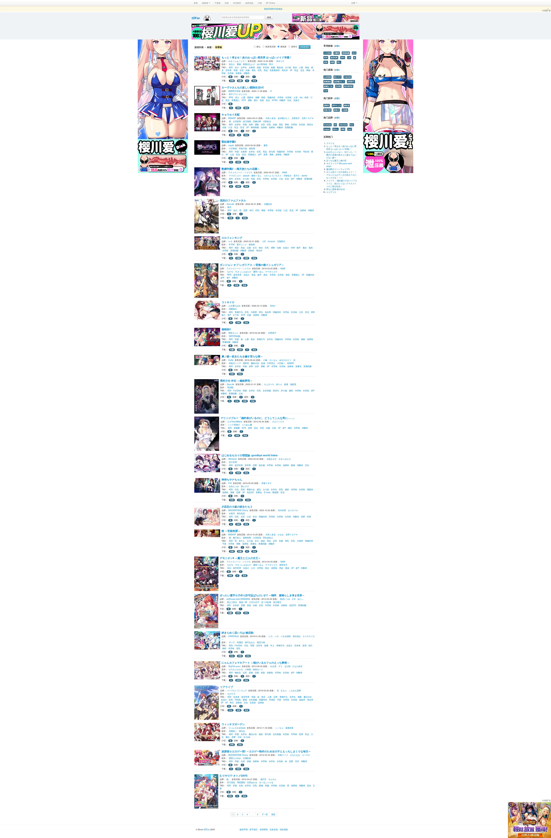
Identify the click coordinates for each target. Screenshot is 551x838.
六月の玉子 (254, 602)
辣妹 (307, 67)
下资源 (217, 2)
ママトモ (330, 143)
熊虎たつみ (285, 598)
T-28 (325, 91)
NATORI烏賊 (234, 336)
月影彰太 (267, 121)
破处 (261, 734)
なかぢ (230, 271)
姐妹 (263, 540)
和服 (267, 785)
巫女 (309, 785)
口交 (230, 127)
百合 (256, 427)
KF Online (270, 2)
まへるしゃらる (266, 782)
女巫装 (253, 702)
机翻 (240, 81)
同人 (237, 97)
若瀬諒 (240, 642)
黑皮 (266, 70)
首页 (196, 2)
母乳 (254, 70)
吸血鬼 (280, 67)
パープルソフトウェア (237, 690)
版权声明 (244, 829)
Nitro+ (335, 129)
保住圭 (242, 731)
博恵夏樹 (241, 782)
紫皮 (287, 567)
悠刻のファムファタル (233, 200)
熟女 (295, 67)
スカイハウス (278, 421)
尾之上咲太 (232, 602)
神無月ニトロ (235, 363)
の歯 (265, 360)
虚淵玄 (326, 105)
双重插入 (236, 100)
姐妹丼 (302, 699)
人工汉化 (327, 53)
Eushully (327, 125)
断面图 (275, 492)
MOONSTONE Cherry (238, 510)
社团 (243, 761)
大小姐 (288, 67)
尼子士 (297, 175)
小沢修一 (281, 363)
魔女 (305, 247)
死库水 (310, 124)
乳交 (296, 70)
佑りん (279, 384)
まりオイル (293, 510)
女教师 (252, 67)
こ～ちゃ (279, 727)
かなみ (281, 534)
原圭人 (232, 64)
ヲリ (280, 666)
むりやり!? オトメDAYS (234, 775)
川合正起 (347, 77)
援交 (259, 489)
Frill (230, 483)
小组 (260, 2)
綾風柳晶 (327, 81)
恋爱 (245, 210)
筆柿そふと (233, 332)
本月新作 (237, 2)
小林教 (248, 669)
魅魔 (273, 67)
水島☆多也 (271, 118)
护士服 (284, 390)
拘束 (306, 97)
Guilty (230, 360)
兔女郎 (268, 312)
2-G (293, 598)
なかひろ (231, 693)
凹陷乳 (238, 699)
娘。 (228, 779)
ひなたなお (295, 754)
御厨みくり (258, 669)
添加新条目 (304, 47)
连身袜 (264, 127)
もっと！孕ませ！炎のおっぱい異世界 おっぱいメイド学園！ (257, 57)
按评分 (294, 46)
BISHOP (232, 118)
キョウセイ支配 (231, 114)
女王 (255, 247)
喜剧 (262, 100)
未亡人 (242, 540)
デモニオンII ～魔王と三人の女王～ (240, 558)
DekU (272, 305)
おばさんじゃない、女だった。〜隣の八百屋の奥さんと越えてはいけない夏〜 (341, 154)
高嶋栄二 (233, 731)
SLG (229, 567)
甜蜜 (266, 645)
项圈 (257, 97)
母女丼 (285, 70)
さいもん (273, 360)
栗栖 (239, 64)
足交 (302, 70)
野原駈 (230, 387)
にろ (271, 636)
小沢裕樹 (233, 148)
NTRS (274, 100)
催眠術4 (226, 329)
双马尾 (272, 151)
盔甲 (223, 277)
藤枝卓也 (255, 363)
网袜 (308, 70)
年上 (272, 645)
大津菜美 (237, 121)
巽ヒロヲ (245, 486)
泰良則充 (241, 513)
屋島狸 (252, 148)
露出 (256, 100)
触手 (299, 247)
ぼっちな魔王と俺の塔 (336, 160)
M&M (284, 172)
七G (264, 241)
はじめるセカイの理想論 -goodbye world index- (250, 455)
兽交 (268, 100)
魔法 (228, 737)
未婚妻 (237, 427)
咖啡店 (238, 672)
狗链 (263, 97)
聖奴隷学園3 (229, 141)
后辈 (275, 696)
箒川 (271, 64)
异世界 (229, 70)
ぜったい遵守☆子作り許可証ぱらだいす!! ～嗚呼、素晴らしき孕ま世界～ (262, 595)
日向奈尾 (282, 510)
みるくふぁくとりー (237, 61)
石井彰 (338, 86)
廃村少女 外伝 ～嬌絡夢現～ (236, 380)
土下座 (236, 314)
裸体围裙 (255, 127)
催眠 (303, 339)
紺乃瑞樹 (247, 121)
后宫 (242, 70)
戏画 (343, 129)
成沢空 (263, 779)
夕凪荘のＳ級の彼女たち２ (237, 506)
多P (259, 154)
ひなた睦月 (297, 666)
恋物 (251, 672)
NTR (244, 100)
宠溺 (304, 645)
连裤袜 (239, 73)
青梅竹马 (239, 312)
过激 (249, 247)
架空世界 (237, 274)
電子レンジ (242, 244)
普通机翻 (289, 127)
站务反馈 (274, 829)
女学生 (244, 67)
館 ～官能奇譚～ (231, 531)
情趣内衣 (271, 97)
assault (246, 175)
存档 (232, 81)
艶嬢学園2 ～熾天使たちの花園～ (241, 168)
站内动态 (249, 2)
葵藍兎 (293, 384)
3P (291, 70)
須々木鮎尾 (266, 602)
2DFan (196, 18)
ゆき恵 (273, 666)
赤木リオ (280, 61)
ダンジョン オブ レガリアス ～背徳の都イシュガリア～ (252, 265)
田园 (245, 390)
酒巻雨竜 (247, 537)
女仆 (237, 67)
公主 (253, 567)
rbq (300, 97)
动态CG (250, 492)
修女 (261, 247)
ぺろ (277, 636)
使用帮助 (264, 829)
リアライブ (226, 687)
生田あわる (252, 782)
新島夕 (336, 110)
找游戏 (205, 2)
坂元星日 (277, 602)
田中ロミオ (336, 105)
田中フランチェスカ (238, 94)
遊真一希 (243, 602)
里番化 (298, 366)
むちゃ (284, 690)
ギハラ (232, 642)
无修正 (296, 100)
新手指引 (254, 829)
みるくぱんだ (285, 458)
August (327, 129)
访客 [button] (353, 2)
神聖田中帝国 (234, 91)
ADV (231, 67)
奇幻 (251, 210)
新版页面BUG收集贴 (273, 8)
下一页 (265, 814)
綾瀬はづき (328, 86)
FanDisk (237, 390)
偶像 (300, 696)
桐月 (229, 207)
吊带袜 (280, 97)
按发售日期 (270, 46)
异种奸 (251, 250)
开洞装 (272, 516)
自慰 (224, 127)
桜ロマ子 (337, 77)
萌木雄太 (297, 636)
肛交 (228, 100)
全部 (337, 45)
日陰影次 (281, 241)
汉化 (289, 100)
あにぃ (300, 598)
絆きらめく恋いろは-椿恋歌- (238, 632)
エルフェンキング (232, 237)
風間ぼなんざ (249, 64)
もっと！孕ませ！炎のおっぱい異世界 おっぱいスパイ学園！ (341, 147)
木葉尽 (232, 513)
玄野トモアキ (308, 118)
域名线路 (284, 829)
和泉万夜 (243, 148)
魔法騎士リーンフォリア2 (338, 169)
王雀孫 (345, 110)
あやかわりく (285, 360)
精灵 (237, 247)
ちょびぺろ (269, 384)
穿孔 (261, 312)
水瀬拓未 (247, 758)
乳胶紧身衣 (275, 70)
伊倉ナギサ (266, 483)
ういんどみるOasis (237, 727)
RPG (231, 97)
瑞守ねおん (250, 642)
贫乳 (238, 648)
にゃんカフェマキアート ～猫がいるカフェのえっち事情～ (255, 662)
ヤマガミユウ (235, 175)
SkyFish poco (234, 666)
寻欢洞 (306, 151)
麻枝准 (346, 105)
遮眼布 (250, 97)
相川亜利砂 (348, 86)
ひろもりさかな (236, 669)
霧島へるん (256, 175)
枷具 (311, 247)
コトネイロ (228, 302)
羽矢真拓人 (268, 537)
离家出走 (251, 489)
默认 (259, 46)
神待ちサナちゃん (232, 479)
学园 (236, 70)
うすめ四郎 (286, 636)
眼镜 (293, 465)
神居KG (290, 363)
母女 (269, 540)
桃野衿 (246, 363)
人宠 (295, 97)
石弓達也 (231, 782)
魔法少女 (308, 696)
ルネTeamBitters (234, 421)
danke (304, 175)
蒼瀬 (286, 384)
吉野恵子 (296, 118)
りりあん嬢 (247, 424)
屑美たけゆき (235, 758)
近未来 (236, 605)
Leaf (349, 129)
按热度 (283, 46)
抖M (293, 247)
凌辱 (251, 124)
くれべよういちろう (272, 175)
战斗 (311, 645)
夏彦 (266, 145)
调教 (250, 100)
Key (351, 125)
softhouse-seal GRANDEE (238, 598)
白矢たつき (234, 486)
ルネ (230, 241)
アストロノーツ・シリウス (240, 172)
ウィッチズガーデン (233, 724)
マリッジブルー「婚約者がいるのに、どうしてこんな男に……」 (258, 418)
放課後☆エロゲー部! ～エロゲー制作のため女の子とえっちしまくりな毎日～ (266, 751)
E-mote (267, 492)
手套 (224, 543)
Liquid (231, 145)
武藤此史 (268, 204)
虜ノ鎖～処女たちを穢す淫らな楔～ (242, 356)
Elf (335, 125)
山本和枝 (327, 77)
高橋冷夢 (257, 121)
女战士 (286, 247)
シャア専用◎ (234, 424)
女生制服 (267, 390)
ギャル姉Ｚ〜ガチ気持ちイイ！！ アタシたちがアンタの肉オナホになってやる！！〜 (342, 174)
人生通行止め (234, 305)
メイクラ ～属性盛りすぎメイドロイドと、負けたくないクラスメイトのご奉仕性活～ (341, 183)
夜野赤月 (283, 564)
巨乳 (260, 70)
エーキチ (306, 754)
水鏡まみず (272, 458)
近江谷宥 (233, 462)
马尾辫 (254, 312)
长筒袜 (231, 73)
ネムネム (272, 779)
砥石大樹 (261, 642)
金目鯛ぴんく (284, 118)
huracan (271, 241)
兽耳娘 (266, 67)
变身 (301, 734)
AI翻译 (247, 73)
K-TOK (232, 244)
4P (226, 702)
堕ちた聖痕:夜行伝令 (335, 189)
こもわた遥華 (295, 690)
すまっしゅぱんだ (243, 271)
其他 (254, 81)
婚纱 (291, 390)
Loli (349, 57)
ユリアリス (331, 192)
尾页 (273, 814)
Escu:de (230, 204)
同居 (243, 489)
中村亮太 (271, 363)
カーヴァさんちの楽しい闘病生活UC (243, 87)
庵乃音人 (237, 537)
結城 (263, 363)
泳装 (257, 366)
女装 (241, 785)
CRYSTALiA (233, 636)
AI (247, 81)
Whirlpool (232, 458)
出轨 (274, 427)
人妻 (301, 67)
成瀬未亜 (289, 727)
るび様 (287, 666)
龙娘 (259, 67)
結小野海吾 (262, 64)
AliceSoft (343, 125)
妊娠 (248, 70)
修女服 (262, 465)
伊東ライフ (283, 754)
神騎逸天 (233, 308)
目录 (227, 2)
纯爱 (332, 62)
